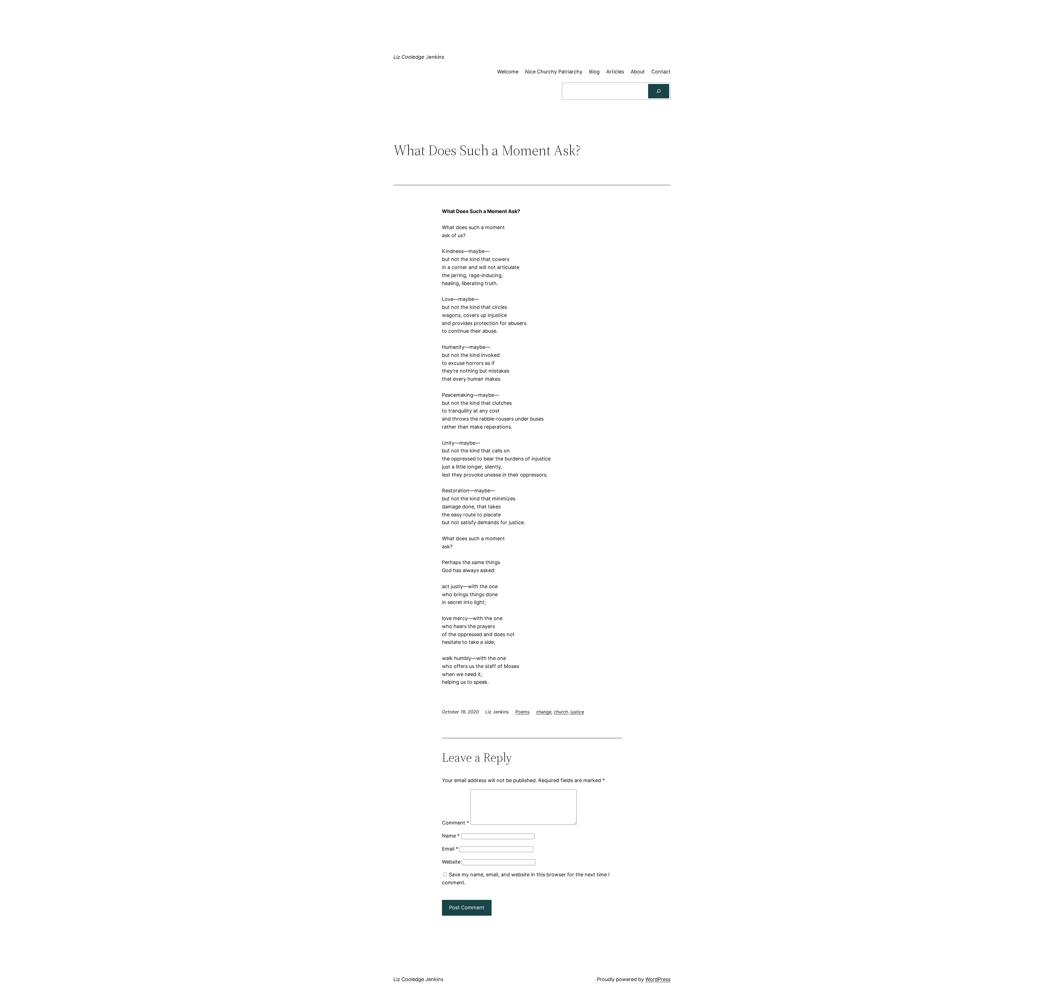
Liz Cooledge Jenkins (418, 57)
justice (577, 712)
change (543, 712)
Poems (522, 712)
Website (451, 862)
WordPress (658, 979)
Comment (455, 823)
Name (451, 836)
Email (450, 849)
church (561, 712)
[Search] (658, 91)
